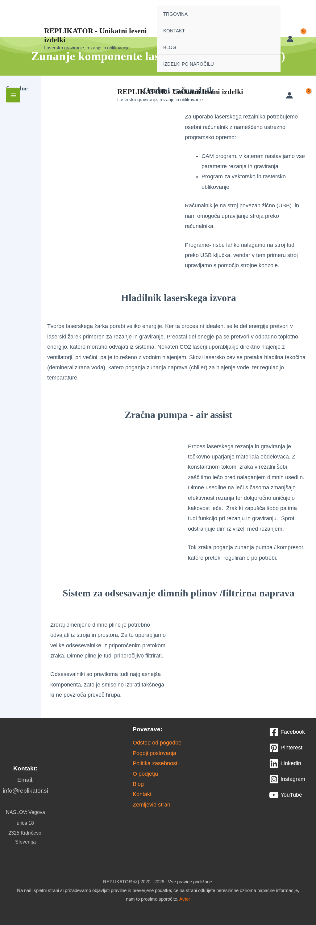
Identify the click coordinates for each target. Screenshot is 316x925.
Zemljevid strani (152, 805)
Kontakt (174, 30)
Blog (169, 47)
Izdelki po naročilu (188, 64)
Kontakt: (25, 768)
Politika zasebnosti (156, 763)
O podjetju (145, 774)
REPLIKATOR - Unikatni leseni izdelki (180, 92)
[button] (19, 115)
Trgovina (175, 14)
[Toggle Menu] (267, 13)
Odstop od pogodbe (157, 743)
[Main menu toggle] (13, 95)
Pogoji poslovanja (154, 753)
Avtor (184, 899)
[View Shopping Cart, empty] (305, 39)
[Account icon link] (290, 38)
